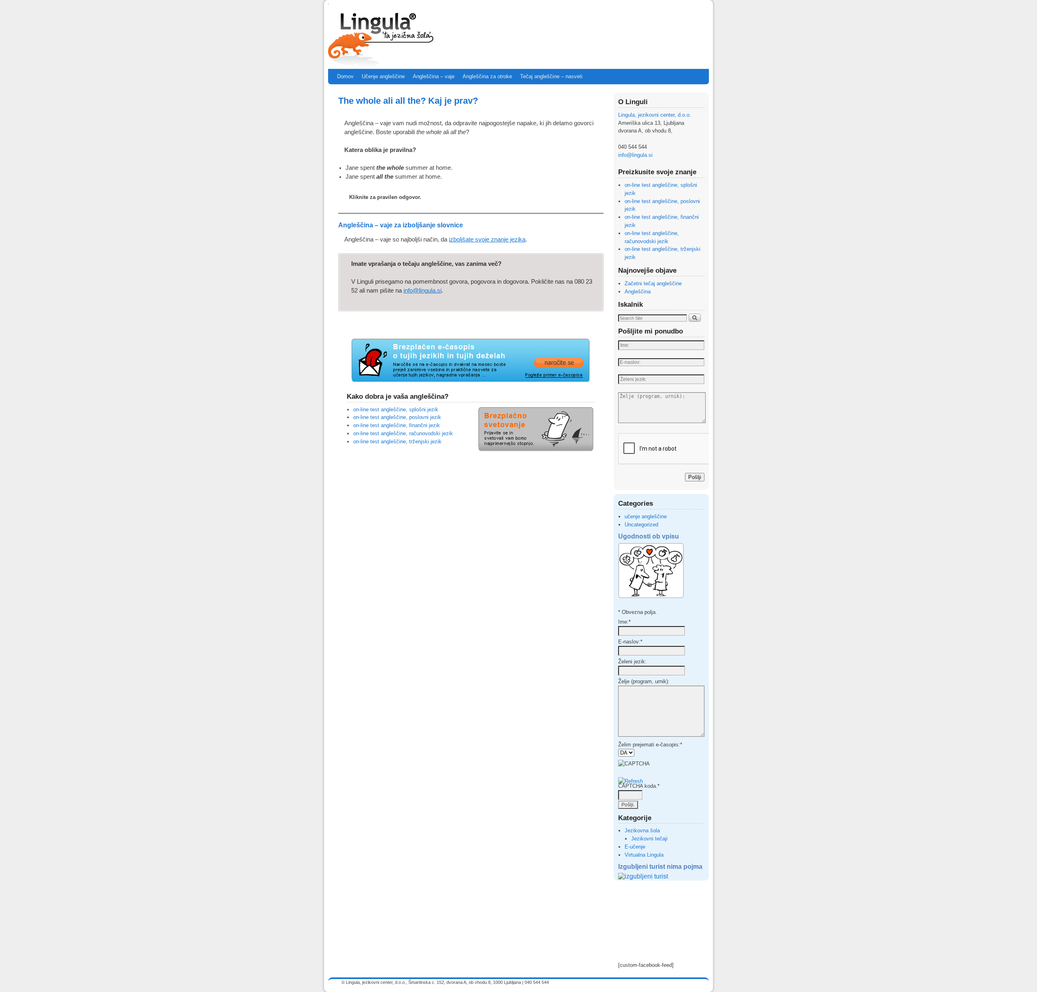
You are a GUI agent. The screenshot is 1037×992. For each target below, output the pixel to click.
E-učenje (635, 847)
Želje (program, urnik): (644, 681)
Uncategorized (641, 525)
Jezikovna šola (642, 830)
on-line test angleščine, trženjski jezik (397, 441)
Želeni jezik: (632, 661)
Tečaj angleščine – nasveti (551, 76)
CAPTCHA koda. (638, 786)
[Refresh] (630, 781)
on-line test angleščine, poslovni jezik (397, 417)
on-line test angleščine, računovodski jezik (403, 433)
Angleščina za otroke (487, 76)
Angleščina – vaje (433, 76)
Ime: (624, 622)
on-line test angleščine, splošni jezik (395, 409)
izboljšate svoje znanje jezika (487, 239)
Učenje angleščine (383, 76)
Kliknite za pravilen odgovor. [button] (385, 197)
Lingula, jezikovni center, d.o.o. (654, 115)
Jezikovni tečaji (649, 839)
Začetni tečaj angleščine (653, 283)
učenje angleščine (646, 516)
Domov (345, 76)
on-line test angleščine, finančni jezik (396, 425)
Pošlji (694, 477)
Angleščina (638, 292)
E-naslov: (630, 642)
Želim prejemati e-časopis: (650, 745)
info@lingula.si (422, 290)
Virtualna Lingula (644, 855)
